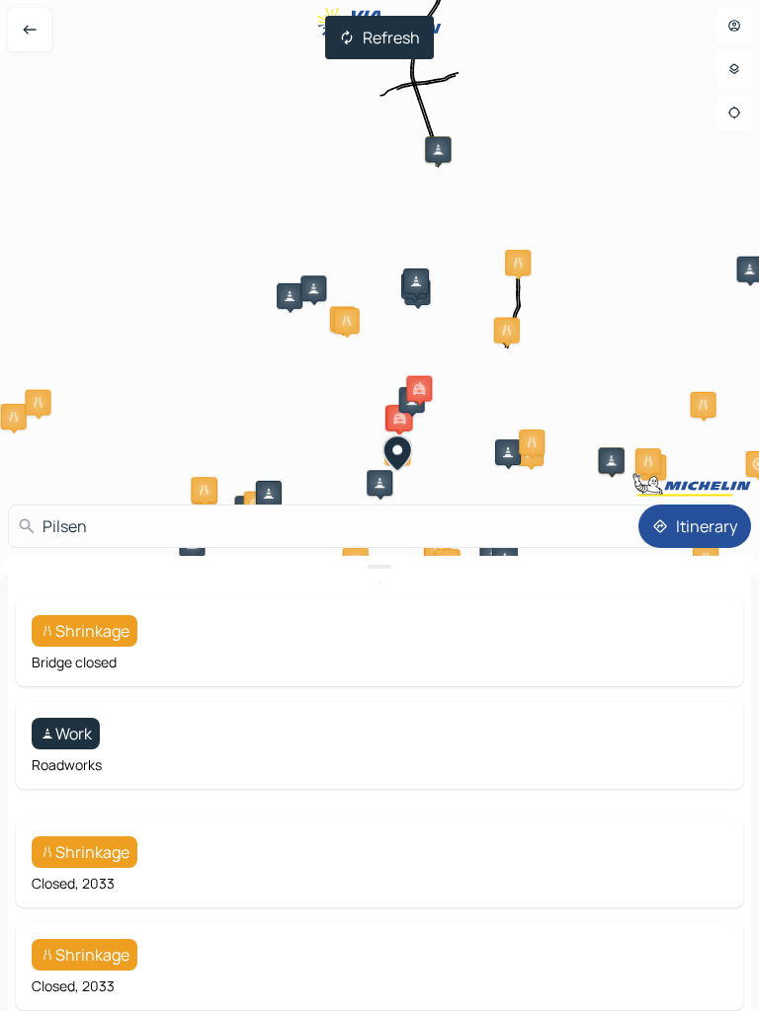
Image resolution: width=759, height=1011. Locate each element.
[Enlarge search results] (379, 567)
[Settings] (734, 69)
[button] (438, 149)
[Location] (734, 112)
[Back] (29, 29)
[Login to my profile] (734, 25)
